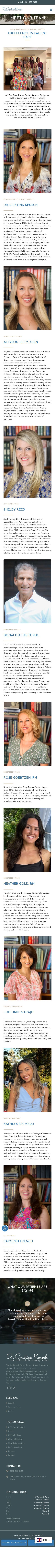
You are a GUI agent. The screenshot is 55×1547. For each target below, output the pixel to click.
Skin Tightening (15, 1439)
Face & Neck (14, 1407)
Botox (11, 1431)
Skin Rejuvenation (16, 1443)
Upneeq (11, 1451)
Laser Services (15, 1447)
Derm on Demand (16, 1427)
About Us (24, 21)
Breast (11, 1403)
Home (17, 21)
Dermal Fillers (14, 1435)
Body (10, 1411)
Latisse (11, 1455)
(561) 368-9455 (30, 2)
